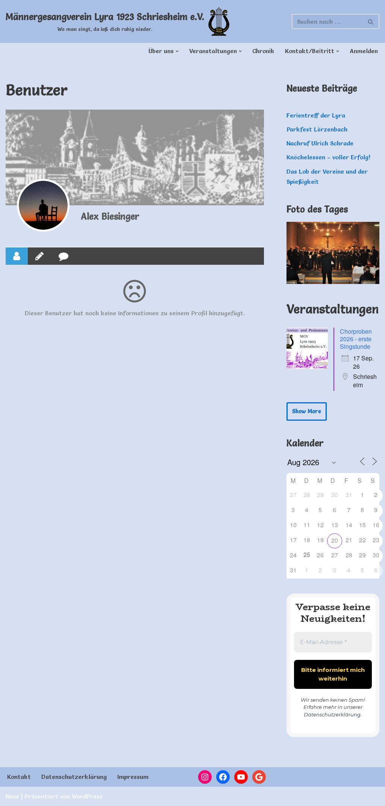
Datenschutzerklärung (332, 714)
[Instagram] (205, 777)
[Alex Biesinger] (43, 205)
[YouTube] (241, 777)
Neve (12, 796)
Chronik (263, 51)
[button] (177, 51)
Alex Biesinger (110, 216)
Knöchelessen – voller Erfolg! (328, 157)
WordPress (87, 796)
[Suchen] (370, 21)
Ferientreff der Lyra (315, 115)
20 (334, 540)
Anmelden (364, 51)
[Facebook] (223, 777)
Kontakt (19, 776)
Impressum (133, 776)
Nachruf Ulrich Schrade (319, 143)
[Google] (259, 777)
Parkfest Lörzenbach (316, 129)
